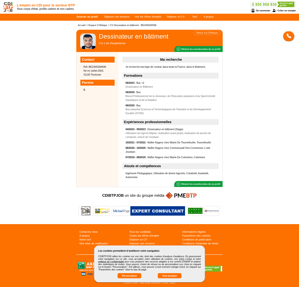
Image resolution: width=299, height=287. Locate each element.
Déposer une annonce (117, 16)
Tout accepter (169, 275)
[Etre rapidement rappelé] (287, 36)
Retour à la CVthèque (207, 32)
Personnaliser (129, 275)
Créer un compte (286, 10)
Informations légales (194, 231)
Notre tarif (85, 239)
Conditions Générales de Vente (200, 243)
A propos (209, 16)
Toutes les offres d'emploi (144, 235)
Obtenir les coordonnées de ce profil (200, 184)
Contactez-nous (88, 231)
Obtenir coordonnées (200, 49)
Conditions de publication (196, 239)
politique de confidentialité (111, 261)
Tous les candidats (140, 231)
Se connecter (262, 10)
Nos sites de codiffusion (93, 243)
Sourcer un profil (87, 16)
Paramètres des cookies (196, 235)
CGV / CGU (185, 259)
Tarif (194, 16)
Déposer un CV (176, 16)
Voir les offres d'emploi (148, 16)
